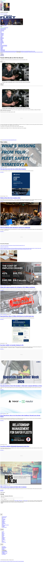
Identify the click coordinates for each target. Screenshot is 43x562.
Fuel (1, 31)
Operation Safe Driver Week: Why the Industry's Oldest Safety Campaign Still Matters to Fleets (21, 385)
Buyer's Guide (33, 51)
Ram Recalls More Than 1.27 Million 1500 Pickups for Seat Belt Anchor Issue (17, 316)
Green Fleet (1, 34)
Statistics (9, 51)
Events (3, 548)
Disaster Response (2, 28)
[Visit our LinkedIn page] (1, 494)
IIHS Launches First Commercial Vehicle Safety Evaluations (13, 486)
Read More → (2, 172)
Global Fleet (2, 33)
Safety (1, 43)
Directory (30, 51)
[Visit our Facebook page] (0, 494)
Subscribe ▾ (2, 2)
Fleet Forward (2, 30)
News (3, 51)
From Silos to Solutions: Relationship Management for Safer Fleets (14, 446)
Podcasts (23, 51)
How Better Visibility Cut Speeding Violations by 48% (12, 345)
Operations (1, 40)
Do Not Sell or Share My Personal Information (17, 561)
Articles (6, 0)
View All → (2, 490)
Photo (13, 51)
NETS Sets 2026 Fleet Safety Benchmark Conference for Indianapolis (15, 227)
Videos (8, 0)
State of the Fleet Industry (3, 45)
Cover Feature (3, 0)
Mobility (1, 39)
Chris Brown (5, 285)
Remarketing (2, 42)
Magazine (5, 51)
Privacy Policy (2, 561)
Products (11, 51)
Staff (3, 225)
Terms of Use (6, 561)
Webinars (20, 51)
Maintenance (2, 37)
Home (1, 55)
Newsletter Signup (4, 551)
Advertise (3, 552)
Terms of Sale (9, 561)
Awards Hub (26, 51)
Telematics (1, 46)
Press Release (4, 554)
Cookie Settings (4, 550)
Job (28, 51)
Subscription (3, 546)
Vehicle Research (2, 49)
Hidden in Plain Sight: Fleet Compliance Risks (10, 197)
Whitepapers (17, 51)
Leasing (1, 36)
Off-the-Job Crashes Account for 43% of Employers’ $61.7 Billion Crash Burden (17, 287)
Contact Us (3, 549)
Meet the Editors (4, 547)
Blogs (7, 51)
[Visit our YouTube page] (3, 494)
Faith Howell (5, 314)
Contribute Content (4, 553)
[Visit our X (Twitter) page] (2, 494)
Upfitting (1, 48)
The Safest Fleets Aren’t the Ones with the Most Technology (13, 169)
